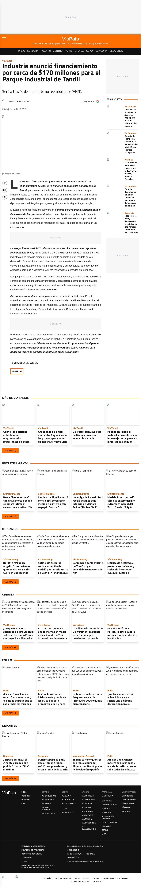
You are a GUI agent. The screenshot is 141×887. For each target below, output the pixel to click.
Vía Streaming (129, 800)
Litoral (79, 51)
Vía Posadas (88, 796)
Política (106, 809)
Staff (24, 862)
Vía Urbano (127, 796)
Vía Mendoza (68, 812)
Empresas (17, 371)
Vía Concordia (89, 823)
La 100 (86, 878)
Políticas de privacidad (33, 850)
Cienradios (108, 878)
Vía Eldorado (88, 800)
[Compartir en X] (4, 197)
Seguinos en (89, 101)
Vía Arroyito (48, 800)
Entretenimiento (110, 822)
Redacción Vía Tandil (19, 101)
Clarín (47, 878)
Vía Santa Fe (88, 811)
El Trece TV (65, 878)
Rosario (46, 51)
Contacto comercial (31, 854)
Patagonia (101, 51)
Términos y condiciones (33, 846)
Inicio (21, 51)
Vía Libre (126, 807)
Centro (58, 51)
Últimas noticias (110, 805)
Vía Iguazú (87, 804)
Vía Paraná (87, 819)
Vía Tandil (46, 804)
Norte (69, 51)
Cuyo (89, 51)
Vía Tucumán (68, 800)
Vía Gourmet (128, 804)
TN (55, 878)
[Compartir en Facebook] (4, 183)
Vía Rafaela (87, 815)
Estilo (105, 830)
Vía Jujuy (66, 796)
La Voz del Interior (80, 882)
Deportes (106, 826)
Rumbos (126, 811)
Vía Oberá (86, 807)
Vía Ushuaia (107, 796)
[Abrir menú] (17, 39)
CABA (24, 804)
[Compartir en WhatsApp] (4, 190)
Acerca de (26, 858)
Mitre (77, 878)
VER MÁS (9, 451)
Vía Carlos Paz (49, 796)
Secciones (116, 51)
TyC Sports (122, 878)
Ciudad (96, 878)
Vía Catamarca (69, 804)
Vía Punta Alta (48, 814)
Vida (104, 834)
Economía (106, 812)
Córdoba (32, 51)
